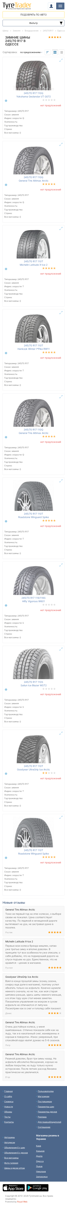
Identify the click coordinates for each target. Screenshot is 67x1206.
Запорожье (42, 1176)
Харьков (40, 1151)
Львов (39, 1166)
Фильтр (33, 22)
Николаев (41, 1171)
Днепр (39, 1156)
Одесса (40, 1161)
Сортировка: (10, 52)
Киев (38, 1146)
